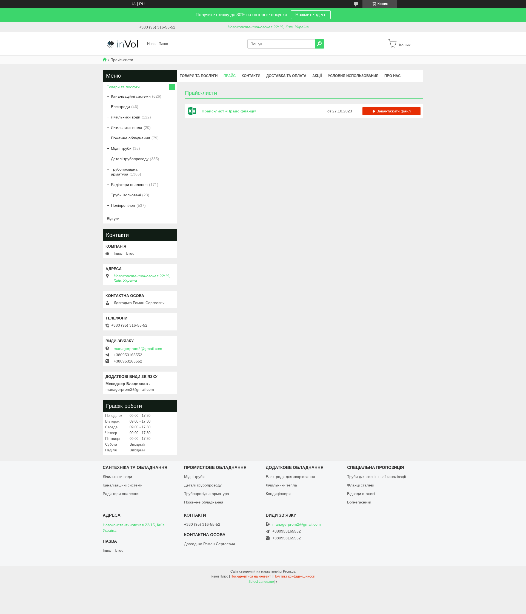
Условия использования (353, 76)
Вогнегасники (359, 502)
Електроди (120, 106)
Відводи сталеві (361, 493)
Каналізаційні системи (131, 96)
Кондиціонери (278, 493)
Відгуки (113, 218)
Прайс (230, 76)
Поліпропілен (123, 205)
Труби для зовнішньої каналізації (376, 476)
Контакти (251, 76)
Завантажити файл (394, 111)
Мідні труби (121, 148)
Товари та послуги (199, 76)
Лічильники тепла (126, 127)
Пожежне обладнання (130, 138)
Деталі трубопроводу (129, 159)
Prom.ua (289, 571)
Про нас (392, 76)
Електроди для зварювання (290, 476)
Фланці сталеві (360, 485)
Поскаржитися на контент (251, 576)
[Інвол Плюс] (123, 43)
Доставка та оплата (286, 76)
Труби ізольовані (126, 195)
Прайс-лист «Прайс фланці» (193, 111)
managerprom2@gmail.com (138, 348)
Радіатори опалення (129, 184)
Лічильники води (125, 117)
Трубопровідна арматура (124, 171)
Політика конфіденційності (294, 576)
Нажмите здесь (310, 14)
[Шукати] (319, 44)
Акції (317, 76)
